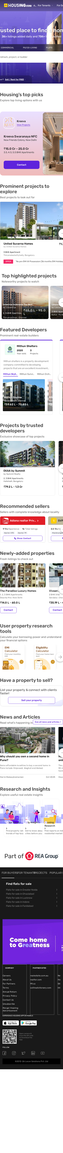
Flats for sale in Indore (17, 902)
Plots (49, 47)
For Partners (9, 984)
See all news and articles (48, 722)
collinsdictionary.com (40, 988)
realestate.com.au (39, 975)
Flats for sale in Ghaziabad (20, 893)
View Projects (23, 125)
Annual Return (10, 992)
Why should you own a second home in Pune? (24, 758)
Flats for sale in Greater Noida (21, 889)
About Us (7, 979)
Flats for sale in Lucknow (19, 897)
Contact (21, 164)
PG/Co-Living (30, 47)
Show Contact (24, 538)
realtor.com (36, 979)
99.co (32, 984)
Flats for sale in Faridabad (19, 906)
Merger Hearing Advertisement (10, 1009)
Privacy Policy (10, 996)
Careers (6, 975)
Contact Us (8, 1000)
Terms (6, 988)
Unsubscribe (9, 1004)
